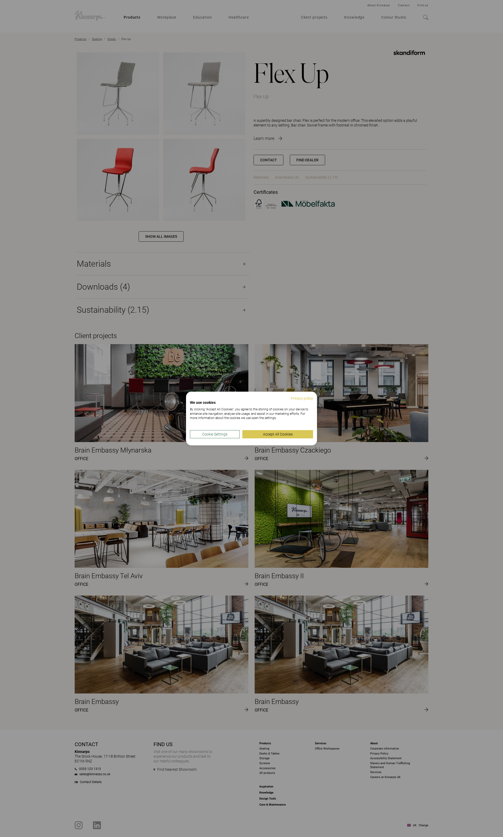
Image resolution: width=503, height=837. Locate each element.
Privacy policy (302, 398)
